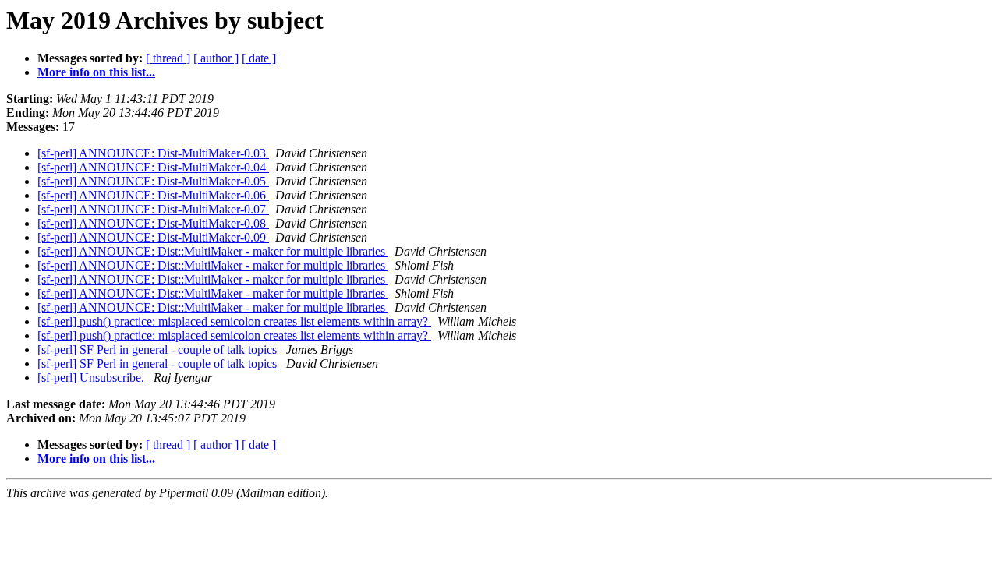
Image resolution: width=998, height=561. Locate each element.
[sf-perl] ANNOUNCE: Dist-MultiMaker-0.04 (153, 167)
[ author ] (216, 58)
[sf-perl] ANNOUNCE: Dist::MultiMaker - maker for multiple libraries (212, 251)
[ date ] (259, 58)
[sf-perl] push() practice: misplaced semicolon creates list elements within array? (234, 321)
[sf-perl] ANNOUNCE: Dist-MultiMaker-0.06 (153, 195)
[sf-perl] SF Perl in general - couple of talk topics (158, 349)
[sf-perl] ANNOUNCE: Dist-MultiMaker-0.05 (153, 181)
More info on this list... (96, 72)
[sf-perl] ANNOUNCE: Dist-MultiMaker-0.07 (153, 209)
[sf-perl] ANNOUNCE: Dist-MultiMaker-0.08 (153, 223)
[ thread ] (168, 58)
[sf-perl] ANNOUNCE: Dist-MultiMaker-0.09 (153, 237)
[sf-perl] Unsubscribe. (92, 377)
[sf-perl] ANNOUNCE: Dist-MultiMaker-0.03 (153, 153)
